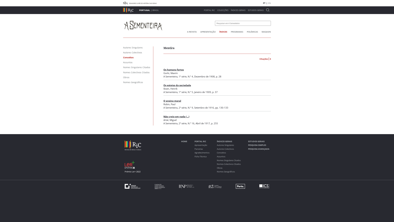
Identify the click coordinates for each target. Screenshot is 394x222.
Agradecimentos (202, 153)
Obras (219, 168)
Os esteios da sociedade (177, 85)
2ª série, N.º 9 (186, 107)
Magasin (266, 31)
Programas (237, 31)
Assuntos (221, 156)
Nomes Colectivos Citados (229, 164)
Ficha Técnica (201, 156)
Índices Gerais (238, 10)
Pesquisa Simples (257, 145)
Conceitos (221, 153)
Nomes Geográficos (226, 172)
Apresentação (208, 31)
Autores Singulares (225, 145)
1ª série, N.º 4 (186, 76)
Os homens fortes (173, 69)
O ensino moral (172, 100)
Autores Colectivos (225, 149)
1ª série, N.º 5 (186, 92)
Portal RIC (209, 10)
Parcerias (199, 149)
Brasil (155, 10)
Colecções (222, 10)
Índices (223, 31)
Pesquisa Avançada (258, 149)
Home (184, 141)
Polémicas (252, 31)
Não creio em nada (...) (176, 116)
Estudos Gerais (256, 10)
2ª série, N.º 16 (186, 123)
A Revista (192, 31)
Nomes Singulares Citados (229, 160)
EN (269, 3)
